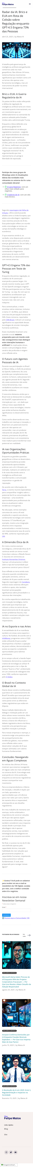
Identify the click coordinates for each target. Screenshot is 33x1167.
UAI (3, 536)
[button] (8, 1165)
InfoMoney (6, 638)
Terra (4, 490)
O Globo (9, 677)
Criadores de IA (13, 195)
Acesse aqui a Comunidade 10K (17, 918)
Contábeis (26, 582)
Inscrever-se (6, 915)
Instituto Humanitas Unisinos (13, 559)
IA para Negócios (14, 187)
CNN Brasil (10, 320)
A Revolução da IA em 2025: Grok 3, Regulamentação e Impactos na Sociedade (16, 1092)
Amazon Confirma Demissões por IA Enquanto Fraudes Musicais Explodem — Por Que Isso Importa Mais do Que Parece (16, 1038)
